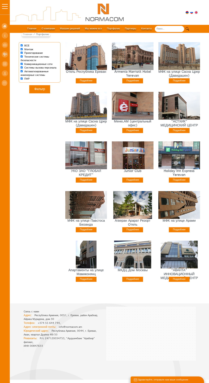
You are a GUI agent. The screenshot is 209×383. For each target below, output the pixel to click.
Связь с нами (31, 311)
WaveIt (111, 381)
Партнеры (130, 28)
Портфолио (113, 28)
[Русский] (191, 12)
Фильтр (39, 89)
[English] (196, 12)
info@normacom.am (70, 327)
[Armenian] (187, 12)
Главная (31, 28)
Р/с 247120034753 (52, 338)
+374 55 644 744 (49, 323)
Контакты (146, 28)
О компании (48, 28)
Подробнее (86, 80)
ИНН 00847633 (33, 346)
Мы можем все (93, 28)
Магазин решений (70, 28)
